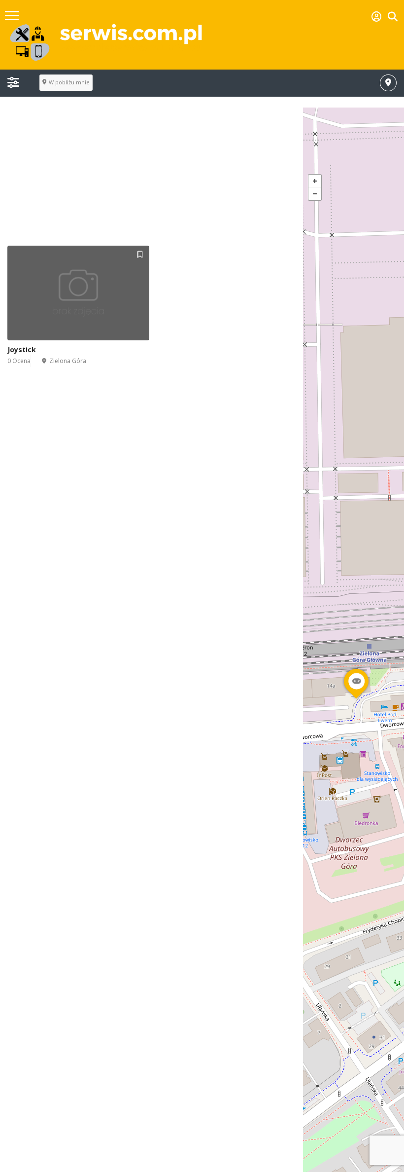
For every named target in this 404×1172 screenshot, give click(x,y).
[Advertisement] (202, 177)
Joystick (21, 349)
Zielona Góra (67, 361)
